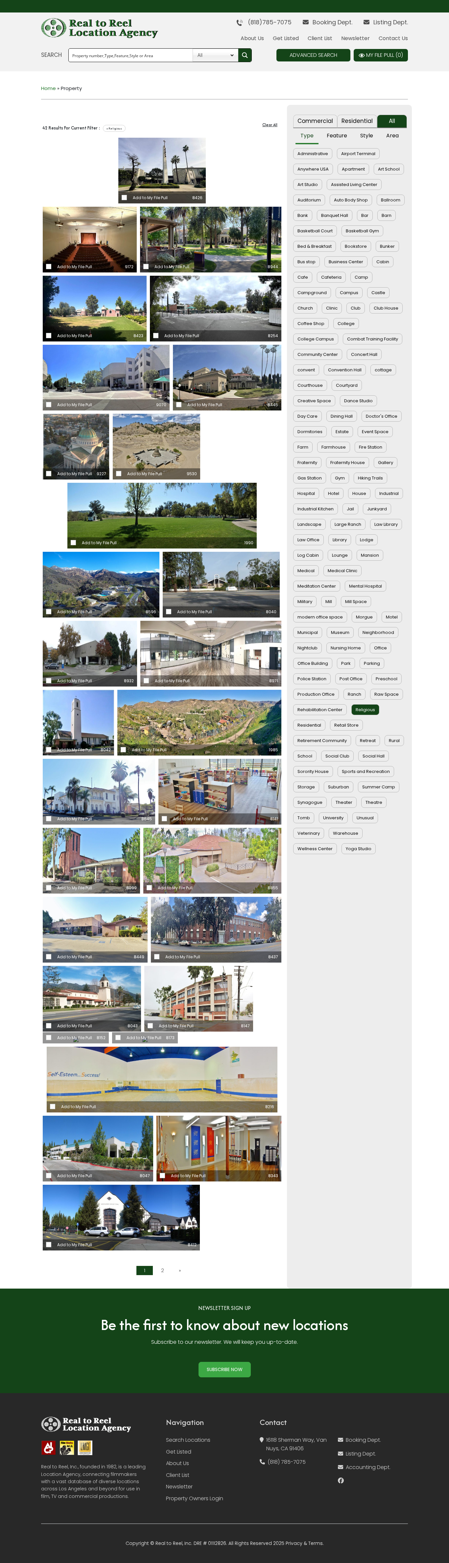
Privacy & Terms (304, 1543)
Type (307, 135)
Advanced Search (313, 55)
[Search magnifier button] (244, 55)
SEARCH (51, 55)
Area (392, 135)
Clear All (269, 125)
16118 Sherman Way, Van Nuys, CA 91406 (296, 1444)
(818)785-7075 (267, 22)
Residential (357, 121)
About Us (252, 38)
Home (48, 88)
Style (366, 135)
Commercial (315, 121)
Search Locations (188, 1440)
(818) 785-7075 (287, 1462)
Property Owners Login (194, 1498)
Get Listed (286, 38)
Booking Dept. (331, 22)
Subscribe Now (225, 1369)
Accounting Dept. (368, 1467)
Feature (337, 135)
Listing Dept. (390, 22)
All (392, 121)
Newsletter (355, 38)
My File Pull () (384, 55)
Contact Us (393, 38)
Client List (320, 38)
